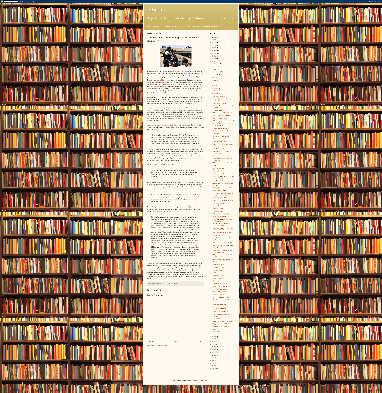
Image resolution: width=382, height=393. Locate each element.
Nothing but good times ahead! (222, 188)
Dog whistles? (217, 139)
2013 (213, 344)
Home (176, 342)
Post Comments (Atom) (161, 345)
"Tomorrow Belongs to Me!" (221, 203)
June (215, 80)
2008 (213, 358)
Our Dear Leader (218, 270)
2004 (213, 368)
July (215, 77)
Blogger (206, 380)
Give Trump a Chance (219, 103)
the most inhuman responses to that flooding (188, 84)
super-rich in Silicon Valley (161, 80)
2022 (213, 48)
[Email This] (169, 284)
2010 (213, 352)
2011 (213, 350)
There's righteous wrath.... (220, 283)
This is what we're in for (220, 262)
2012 (213, 347)
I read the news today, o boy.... (222, 181)
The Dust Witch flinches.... (221, 141)
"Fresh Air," (180, 71)
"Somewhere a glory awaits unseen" (223, 200)
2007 (213, 360)
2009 (213, 355)
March (216, 88)
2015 (213, 339)
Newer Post (151, 342)
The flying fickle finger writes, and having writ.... (223, 317)
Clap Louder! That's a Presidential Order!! (223, 184)
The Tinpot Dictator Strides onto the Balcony (223, 106)
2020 (213, 53)
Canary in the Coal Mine (220, 118)
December (217, 64)
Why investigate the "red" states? (222, 163)
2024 (213, 42)
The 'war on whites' (218, 267)
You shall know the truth (220, 171)
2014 (213, 341)
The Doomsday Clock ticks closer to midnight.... (223, 220)
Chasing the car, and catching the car (223, 259)
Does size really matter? (220, 191)
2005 (213, 366)
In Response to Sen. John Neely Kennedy (222, 99)
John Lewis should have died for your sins (223, 238)
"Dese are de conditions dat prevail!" (223, 214)
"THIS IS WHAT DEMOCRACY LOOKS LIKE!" (222, 224)
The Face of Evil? (218, 174)
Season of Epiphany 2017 (220, 292)
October (216, 69)
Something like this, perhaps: (162, 211)
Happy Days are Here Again (221, 286)
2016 (213, 336)
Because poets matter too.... (221, 281)
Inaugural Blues (217, 206)
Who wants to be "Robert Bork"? (222, 113)
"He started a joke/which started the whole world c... (223, 124)
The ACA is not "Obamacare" (221, 149)
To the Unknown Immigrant (221, 128)
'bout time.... (217, 133)
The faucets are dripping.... (221, 314)
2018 (213, 59)
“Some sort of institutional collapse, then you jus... (223, 145)
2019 (213, 56)
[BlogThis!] (171, 284)
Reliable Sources (218, 275)
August (216, 75)
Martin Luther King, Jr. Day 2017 (222, 242)
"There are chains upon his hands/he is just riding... (223, 177)
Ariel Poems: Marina (219, 208)
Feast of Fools (217, 332)
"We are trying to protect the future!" (223, 121)
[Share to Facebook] (175, 284)
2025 (213, 40)
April (215, 85)
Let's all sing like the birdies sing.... (223, 245)
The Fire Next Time (219, 278)
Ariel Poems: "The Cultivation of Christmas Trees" (222, 251)
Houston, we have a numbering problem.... (222, 152)
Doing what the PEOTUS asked (222, 232)
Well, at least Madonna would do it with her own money (223, 194)
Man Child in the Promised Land (222, 136)
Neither (215, 273)
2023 (213, 45)
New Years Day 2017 (219, 329)
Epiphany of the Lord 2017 (221, 326)
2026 (213, 37)
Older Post (200, 342)
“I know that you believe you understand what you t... (221, 307)
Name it (215, 156)
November (217, 66)
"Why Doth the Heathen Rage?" (222, 131)
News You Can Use (218, 265)
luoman (194, 380)
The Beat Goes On (218, 294)
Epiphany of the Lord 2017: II (222, 324)
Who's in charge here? (219, 110)
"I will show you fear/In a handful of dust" (223, 300)
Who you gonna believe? (220, 289)
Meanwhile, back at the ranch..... (222, 297)
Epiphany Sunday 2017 (220, 304)
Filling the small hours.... (220, 217)
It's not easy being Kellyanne (221, 115)
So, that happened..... (219, 96)
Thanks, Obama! (218, 211)
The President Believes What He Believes (222, 159)
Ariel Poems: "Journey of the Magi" (223, 321)
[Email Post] (165, 283)
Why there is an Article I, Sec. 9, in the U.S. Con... (223, 255)
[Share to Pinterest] (176, 284)
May (215, 83)
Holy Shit (216, 248)
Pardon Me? (216, 235)
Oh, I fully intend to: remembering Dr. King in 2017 (223, 229)
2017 (213, 61)
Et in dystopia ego (218, 168)
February (216, 91)
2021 (213, 50)
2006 (213, 363)
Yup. (214, 166)
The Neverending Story (220, 198)
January (216, 94)
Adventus (156, 9)
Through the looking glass (220, 311)
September (217, 72)
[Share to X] (173, 284)
